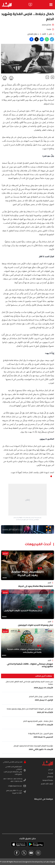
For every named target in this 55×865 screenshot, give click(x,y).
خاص (50, 34)
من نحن (50, 769)
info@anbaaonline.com (15, 786)
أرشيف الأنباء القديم (47, 783)
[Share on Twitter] (37, 39)
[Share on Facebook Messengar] (42, 39)
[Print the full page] (10, 77)
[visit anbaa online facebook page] (17, 853)
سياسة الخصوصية (48, 780)
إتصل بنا (50, 773)
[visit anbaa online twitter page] (24, 853)
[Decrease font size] (47, 77)
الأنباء (44, 34)
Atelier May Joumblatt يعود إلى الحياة (35, 586)
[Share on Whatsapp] (47, 39)
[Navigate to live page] (30, 4)
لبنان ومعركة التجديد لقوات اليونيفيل (35, 625)
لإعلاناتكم (50, 776)
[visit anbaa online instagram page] (38, 853)
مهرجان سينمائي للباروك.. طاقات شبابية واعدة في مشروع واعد (30, 665)
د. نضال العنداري (33, 34)
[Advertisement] (27, 500)
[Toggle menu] (51, 4)
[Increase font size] (52, 77)
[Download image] (3, 71)
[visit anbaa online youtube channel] (31, 853)
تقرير (49, 582)
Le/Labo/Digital (49, 861)
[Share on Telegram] (52, 39)
